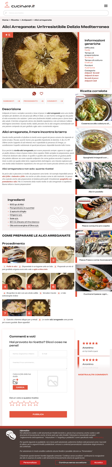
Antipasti (88, 73)
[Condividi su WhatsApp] (34, 95)
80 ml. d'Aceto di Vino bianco (24, 222)
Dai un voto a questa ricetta (23, 398)
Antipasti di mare (92, 76)
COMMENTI (52, 101)
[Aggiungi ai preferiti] (41, 94)
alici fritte (6, 176)
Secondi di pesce (91, 78)
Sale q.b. (14, 218)
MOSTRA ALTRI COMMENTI (93, 375)
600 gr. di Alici (17, 204)
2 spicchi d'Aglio (18, 211)
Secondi (96, 73)
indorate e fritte (18, 176)
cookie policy (98, 437)
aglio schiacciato (40, 269)
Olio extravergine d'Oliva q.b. (24, 225)
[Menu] (106, 6)
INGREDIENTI (8, 101)
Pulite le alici (12, 266)
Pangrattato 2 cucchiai (22, 208)
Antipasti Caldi (91, 81)
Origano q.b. (16, 215)
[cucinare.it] (42, 5)
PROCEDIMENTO (31, 101)
